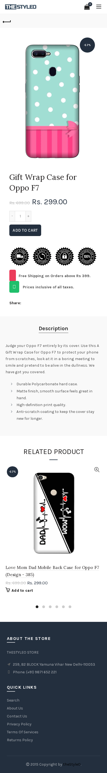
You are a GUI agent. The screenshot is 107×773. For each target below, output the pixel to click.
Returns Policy (20, 740)
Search (13, 700)
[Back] (7, 21)
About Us (15, 708)
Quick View (97, 470)
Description (53, 328)
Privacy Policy (19, 724)
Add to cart (25, 230)
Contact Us (17, 716)
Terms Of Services (22, 732)
